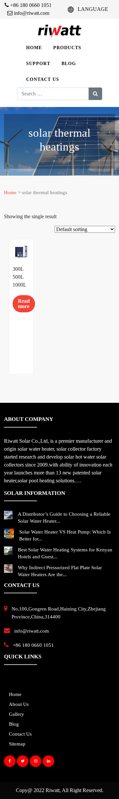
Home (34, 47)
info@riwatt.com (31, 13)
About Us (19, 704)
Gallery (16, 714)
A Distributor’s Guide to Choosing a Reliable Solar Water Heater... (64, 517)
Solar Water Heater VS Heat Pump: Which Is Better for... (65, 535)
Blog (68, 63)
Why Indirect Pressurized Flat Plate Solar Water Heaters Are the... (60, 571)
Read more (24, 303)
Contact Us (42, 79)
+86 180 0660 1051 (30, 5)
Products (67, 47)
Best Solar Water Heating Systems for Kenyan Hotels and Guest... (65, 553)
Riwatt (53, 790)
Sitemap (17, 744)
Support (38, 63)
